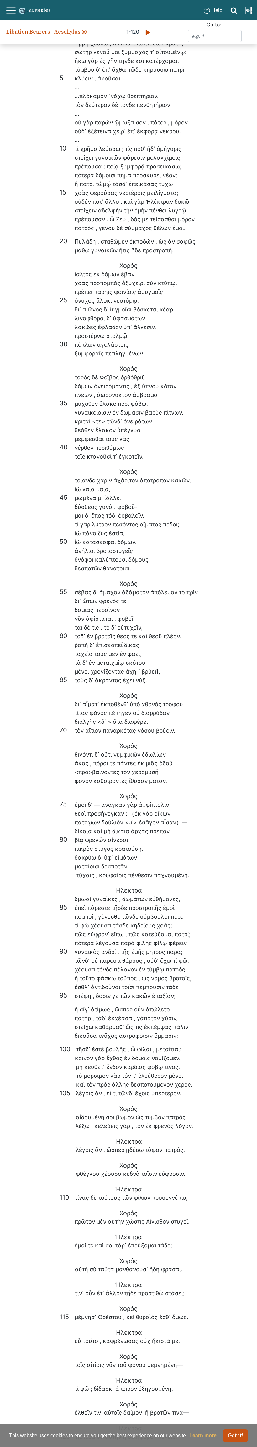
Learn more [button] (203, 1435)
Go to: (214, 25)
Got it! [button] (235, 1435)
